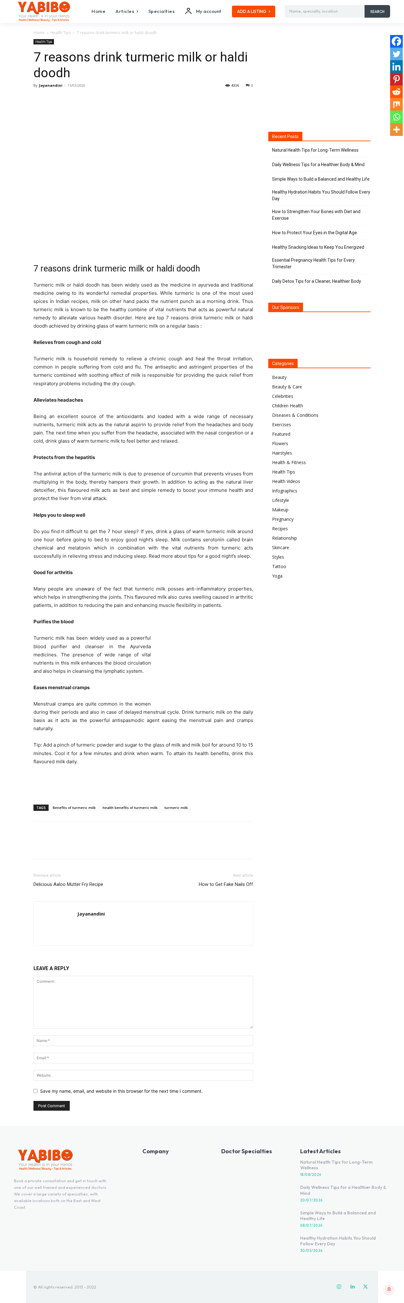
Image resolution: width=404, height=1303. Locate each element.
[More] (98, 99)
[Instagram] (339, 1287)
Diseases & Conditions (295, 415)
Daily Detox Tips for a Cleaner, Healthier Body (316, 281)
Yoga (277, 576)
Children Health (287, 406)
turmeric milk (176, 807)
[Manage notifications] (389, 1289)
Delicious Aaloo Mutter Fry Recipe (68, 884)
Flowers (280, 443)
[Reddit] (396, 91)
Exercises (281, 425)
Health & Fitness (289, 462)
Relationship (284, 538)
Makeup (280, 510)
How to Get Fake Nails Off (226, 884)
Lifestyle (280, 500)
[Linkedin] (396, 66)
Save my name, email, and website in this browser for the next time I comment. (121, 1091)
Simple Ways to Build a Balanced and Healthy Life (321, 179)
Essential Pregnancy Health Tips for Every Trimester (313, 263)
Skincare (280, 547)
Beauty (279, 377)
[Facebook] (39, 99)
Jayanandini (50, 85)
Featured (281, 434)
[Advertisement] (143, 783)
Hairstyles (282, 453)
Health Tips (60, 32)
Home (39, 32)
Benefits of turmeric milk (74, 807)
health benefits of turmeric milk (130, 807)
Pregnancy (283, 519)
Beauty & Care (287, 387)
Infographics (284, 491)
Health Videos (286, 481)
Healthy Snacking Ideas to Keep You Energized (318, 247)
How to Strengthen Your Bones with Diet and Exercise (316, 215)
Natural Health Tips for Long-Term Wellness (315, 150)
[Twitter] (54, 99)
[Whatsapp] (396, 117)
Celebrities (282, 396)
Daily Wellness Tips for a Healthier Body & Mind (318, 164)
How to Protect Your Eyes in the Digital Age (314, 232)
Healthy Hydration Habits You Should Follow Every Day (321, 195)
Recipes (280, 529)
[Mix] (396, 104)
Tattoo (279, 566)
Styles (278, 557)
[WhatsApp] (83, 99)
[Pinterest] (68, 99)
